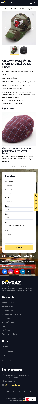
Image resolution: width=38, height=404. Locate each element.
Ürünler (5, 347)
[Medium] (29, 391)
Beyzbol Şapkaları (9, 306)
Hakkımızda (6, 356)
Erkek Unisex (7, 318)
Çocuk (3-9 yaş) (8, 310)
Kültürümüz (6, 360)
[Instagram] (10, 271)
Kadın (4, 326)
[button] (31, 2)
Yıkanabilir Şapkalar (9, 334)
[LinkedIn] (22, 271)
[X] (28, 271)
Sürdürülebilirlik (8, 351)
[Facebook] (4, 271)
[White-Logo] (6, 3)
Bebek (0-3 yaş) (8, 302)
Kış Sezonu (6, 330)
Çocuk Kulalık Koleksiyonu (11, 314)
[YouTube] (16, 271)
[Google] (24, 391)
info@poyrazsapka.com (12, 385)
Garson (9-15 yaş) (8, 322)
